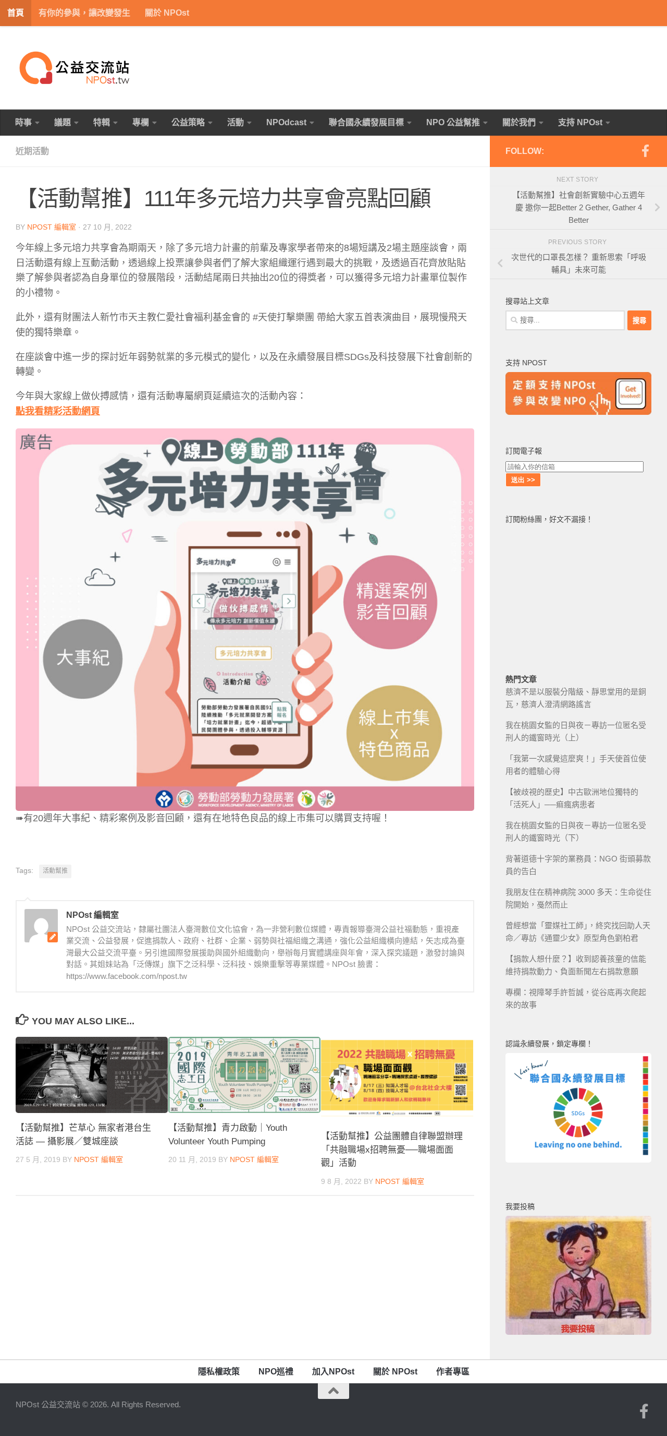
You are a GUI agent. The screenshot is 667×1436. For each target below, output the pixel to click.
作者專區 (453, 1371)
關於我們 (519, 122)
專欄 (140, 122)
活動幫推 (55, 871)
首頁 (15, 12)
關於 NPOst (167, 12)
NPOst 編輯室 (51, 227)
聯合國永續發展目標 (366, 122)
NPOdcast (286, 122)
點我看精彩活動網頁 (58, 411)
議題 (62, 122)
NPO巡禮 (275, 1371)
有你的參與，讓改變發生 (84, 12)
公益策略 (188, 122)
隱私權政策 (219, 1371)
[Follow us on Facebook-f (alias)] (645, 151)
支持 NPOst (580, 122)
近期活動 (32, 151)
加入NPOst (333, 1371)
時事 (23, 122)
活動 (235, 122)
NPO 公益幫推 (453, 122)
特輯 (101, 122)
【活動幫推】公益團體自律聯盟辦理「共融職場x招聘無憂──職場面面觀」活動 (392, 1149)
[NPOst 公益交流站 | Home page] (75, 68)
